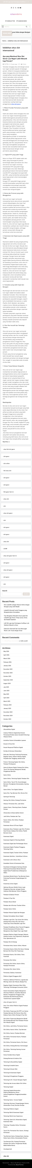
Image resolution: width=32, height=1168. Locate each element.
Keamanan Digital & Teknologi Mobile (14, 840)
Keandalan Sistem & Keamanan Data (13, 863)
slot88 (5, 548)
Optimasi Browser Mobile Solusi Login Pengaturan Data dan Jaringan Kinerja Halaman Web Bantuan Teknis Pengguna (14, 889)
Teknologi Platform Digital (10, 1109)
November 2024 (7, 715)
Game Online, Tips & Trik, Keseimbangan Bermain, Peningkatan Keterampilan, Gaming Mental (16, 784)
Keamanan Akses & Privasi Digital (13, 825)
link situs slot (7, 470)
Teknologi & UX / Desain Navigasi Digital (15, 1080)
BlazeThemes (20, 1164)
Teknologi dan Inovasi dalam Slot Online (14, 1083)
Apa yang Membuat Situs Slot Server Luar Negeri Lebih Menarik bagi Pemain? (15, 58)
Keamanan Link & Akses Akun (11, 860)
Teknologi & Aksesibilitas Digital (12, 1062)
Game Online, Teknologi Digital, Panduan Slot (16, 778)
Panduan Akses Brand (9, 902)
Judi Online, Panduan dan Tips (11, 816)
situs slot (6, 499)
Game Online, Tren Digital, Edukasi (13, 789)
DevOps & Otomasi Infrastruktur (12, 751)
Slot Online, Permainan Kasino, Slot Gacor (15, 1042)
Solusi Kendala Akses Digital (11, 1055)
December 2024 (7, 712)
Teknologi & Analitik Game (11, 1065)
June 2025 (6, 690)
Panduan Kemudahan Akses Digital (13, 916)
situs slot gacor (7, 513)
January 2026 (7, 665)
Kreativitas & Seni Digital (10, 884)
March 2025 (6, 701)
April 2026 (6, 655)
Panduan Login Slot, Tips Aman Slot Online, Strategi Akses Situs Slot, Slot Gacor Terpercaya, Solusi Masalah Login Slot (15, 921)
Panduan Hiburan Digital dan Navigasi (14, 912)
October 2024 (7, 719)
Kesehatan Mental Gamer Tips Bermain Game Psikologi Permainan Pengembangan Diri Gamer (16, 878)
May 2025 (6, 694)
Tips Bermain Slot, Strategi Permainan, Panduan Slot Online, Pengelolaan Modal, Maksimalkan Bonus (15, 1143)
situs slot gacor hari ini (10, 556)
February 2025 (7, 705)
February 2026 (7, 662)
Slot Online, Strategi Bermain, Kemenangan (15, 1046)
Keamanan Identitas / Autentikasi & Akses (15, 856)
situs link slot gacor (9, 449)
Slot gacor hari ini (8, 492)
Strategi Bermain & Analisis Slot (12, 1058)
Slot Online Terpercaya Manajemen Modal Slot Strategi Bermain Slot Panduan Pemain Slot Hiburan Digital (15, 1020)
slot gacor (6, 456)
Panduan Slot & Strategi (10, 942)
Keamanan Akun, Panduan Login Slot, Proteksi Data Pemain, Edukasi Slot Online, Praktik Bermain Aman (16, 831)
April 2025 (6, 698)
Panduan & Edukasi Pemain (11, 894)
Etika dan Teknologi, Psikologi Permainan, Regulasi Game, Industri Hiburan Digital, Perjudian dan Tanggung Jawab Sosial (15, 756)
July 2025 (6, 687)
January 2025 (7, 708)
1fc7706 (6, 64)
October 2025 (7, 676)
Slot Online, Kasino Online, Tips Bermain (14, 1029)
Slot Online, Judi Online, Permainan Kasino (15, 1026)
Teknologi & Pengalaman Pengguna (13, 1076)
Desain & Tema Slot (9, 744)
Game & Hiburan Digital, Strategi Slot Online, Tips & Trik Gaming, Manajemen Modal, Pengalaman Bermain (16, 769)
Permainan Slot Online (9, 960)
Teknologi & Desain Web (10, 1069)
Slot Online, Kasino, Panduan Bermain (14, 1033)
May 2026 (6, 651)
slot (4, 506)
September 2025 (8, 680)
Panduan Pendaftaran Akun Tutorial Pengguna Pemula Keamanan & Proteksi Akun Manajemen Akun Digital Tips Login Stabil (16, 929)
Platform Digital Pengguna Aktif (12, 976)
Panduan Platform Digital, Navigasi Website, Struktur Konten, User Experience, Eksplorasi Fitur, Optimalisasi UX (16, 936)
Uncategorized (7, 1149)
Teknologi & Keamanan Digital (12, 1072)
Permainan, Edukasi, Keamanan (12, 972)
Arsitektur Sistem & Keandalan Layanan (14, 740)
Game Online (7, 775)
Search (4, 591)
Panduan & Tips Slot (9, 898)
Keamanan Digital (8, 836)
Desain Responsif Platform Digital (13, 747)
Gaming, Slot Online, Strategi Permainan (14, 800)
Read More (6, 442)
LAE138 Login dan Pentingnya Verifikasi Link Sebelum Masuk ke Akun (14, 2)
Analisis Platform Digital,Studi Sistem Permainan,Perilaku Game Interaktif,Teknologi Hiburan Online (16, 735)
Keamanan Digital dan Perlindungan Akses (15, 843)
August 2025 (7, 683)
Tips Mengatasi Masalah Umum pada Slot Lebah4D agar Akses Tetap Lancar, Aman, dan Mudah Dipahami (16, 617)
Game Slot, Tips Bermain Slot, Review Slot (15, 793)
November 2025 (7, 673)
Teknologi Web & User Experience (13, 1116)
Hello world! (24, 641)
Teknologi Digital (8, 1087)
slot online (6, 463)
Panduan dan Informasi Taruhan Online (14, 905)
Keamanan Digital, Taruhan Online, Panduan (15, 852)
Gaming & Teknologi (9, 796)
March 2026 (6, 658)
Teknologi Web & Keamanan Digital (13, 1112)
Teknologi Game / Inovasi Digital (12, 1100)
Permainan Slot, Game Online (11, 969)
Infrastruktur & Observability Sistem (13, 813)
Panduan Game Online (9, 909)
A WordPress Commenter (11, 641)
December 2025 (7, 669)
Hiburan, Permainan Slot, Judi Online (13, 804)
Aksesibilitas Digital (9, 729)
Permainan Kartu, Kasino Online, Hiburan (14, 945)
